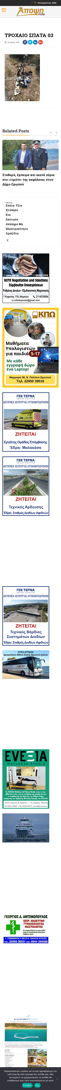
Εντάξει (27, 1085)
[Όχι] (57, 1078)
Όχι (37, 1085)
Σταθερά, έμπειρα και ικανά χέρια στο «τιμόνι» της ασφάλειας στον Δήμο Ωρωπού (28, 179)
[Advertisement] (30, 551)
